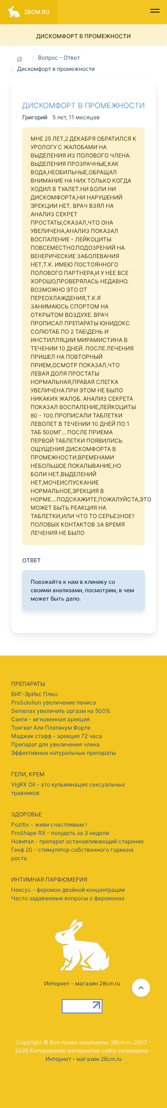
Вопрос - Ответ (59, 57)
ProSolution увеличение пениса (53, 702)
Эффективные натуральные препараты (63, 752)
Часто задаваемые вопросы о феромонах (67, 898)
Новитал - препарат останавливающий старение (77, 841)
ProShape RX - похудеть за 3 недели (60, 832)
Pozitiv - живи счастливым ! (49, 824)
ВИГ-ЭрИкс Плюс (34, 694)
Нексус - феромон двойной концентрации (68, 889)
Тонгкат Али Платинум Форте (50, 727)
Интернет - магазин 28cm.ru (83, 1058)
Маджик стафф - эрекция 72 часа (56, 735)
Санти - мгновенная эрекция (50, 719)
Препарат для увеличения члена (55, 744)
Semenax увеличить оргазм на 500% (60, 710)
